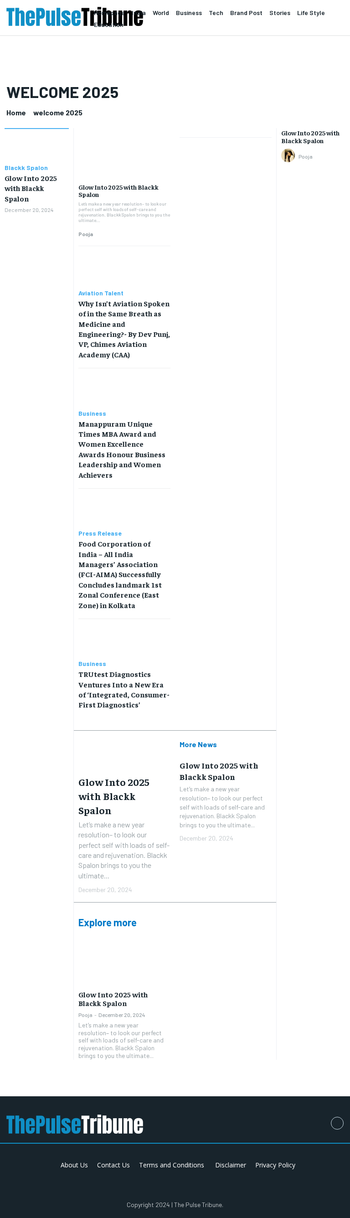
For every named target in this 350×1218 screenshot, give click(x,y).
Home (16, 112)
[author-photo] (289, 156)
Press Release (100, 533)
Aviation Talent (101, 293)
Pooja (85, 234)
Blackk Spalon (26, 167)
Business (92, 413)
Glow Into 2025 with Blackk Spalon (31, 188)
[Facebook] (337, 1123)
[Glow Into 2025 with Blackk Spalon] (37, 147)
